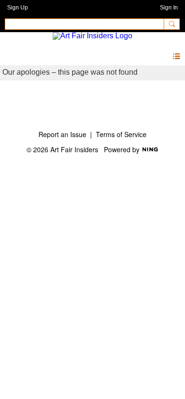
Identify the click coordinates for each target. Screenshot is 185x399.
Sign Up (17, 7)
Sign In (169, 7)
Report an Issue (62, 134)
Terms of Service (121, 134)
